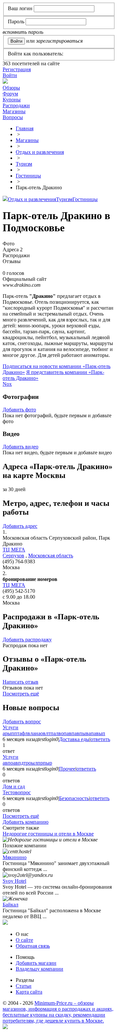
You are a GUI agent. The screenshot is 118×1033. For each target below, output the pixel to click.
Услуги (10, 727)
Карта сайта (29, 992)
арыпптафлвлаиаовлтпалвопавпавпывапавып (54, 733)
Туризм (64, 199)
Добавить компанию (26, 822)
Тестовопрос (17, 792)
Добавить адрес (20, 526)
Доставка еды (74, 739)
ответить (100, 739)
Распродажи (16, 105)
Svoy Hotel (14, 881)
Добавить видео (20, 446)
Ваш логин (20, 8)
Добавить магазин (36, 963)
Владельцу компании (39, 969)
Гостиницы (85, 199)
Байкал (10, 904)
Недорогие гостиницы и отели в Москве (48, 834)
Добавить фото (19, 409)
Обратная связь (33, 946)
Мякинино (15, 857)
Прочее (67, 769)
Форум (10, 93)
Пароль (16, 21)
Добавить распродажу (27, 639)
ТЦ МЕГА (14, 549)
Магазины (14, 111)
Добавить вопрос (22, 721)
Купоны (12, 99)
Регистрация (17, 69)
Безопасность (74, 798)
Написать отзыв (20, 682)
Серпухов (13, 555)
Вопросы (13, 117)
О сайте (24, 940)
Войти (10, 75)
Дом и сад (14, 786)
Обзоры (11, 88)
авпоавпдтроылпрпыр (27, 763)
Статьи (23, 986)
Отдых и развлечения (32, 199)
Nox (7, 384)
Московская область (50, 555)
